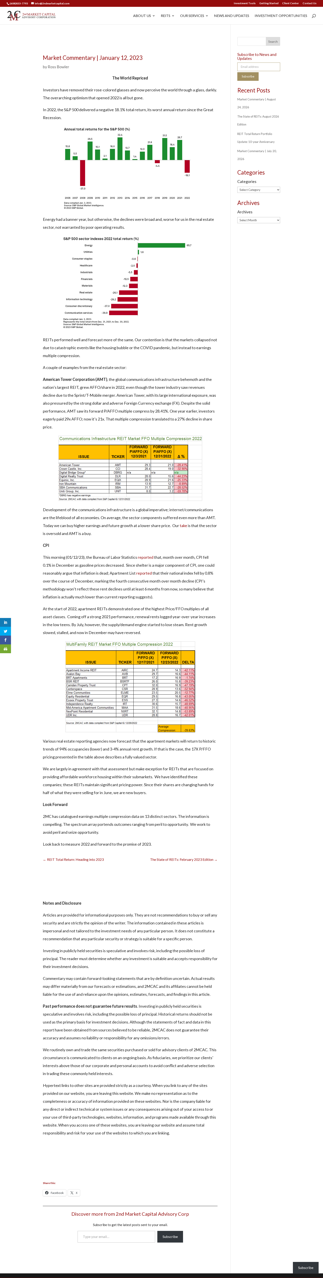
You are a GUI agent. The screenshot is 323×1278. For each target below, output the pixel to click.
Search (273, 41)
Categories (246, 181)
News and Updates (231, 16)
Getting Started (268, 3)
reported (145, 557)
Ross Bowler (58, 66)
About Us (142, 16)
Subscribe (170, 1236)
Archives (244, 211)
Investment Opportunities (281, 16)
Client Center (290, 3)
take (183, 525)
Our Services (192, 16)
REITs (165, 16)
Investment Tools (245, 3)
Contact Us (309, 3)
